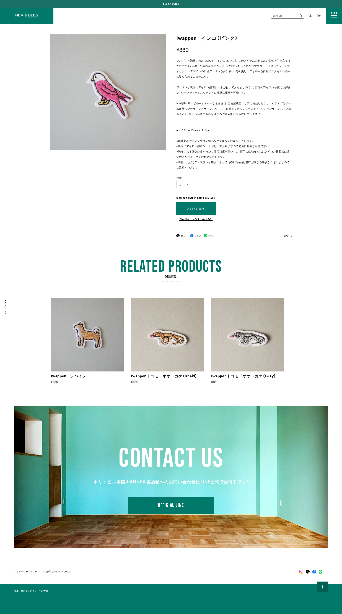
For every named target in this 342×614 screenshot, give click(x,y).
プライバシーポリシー (25, 571)
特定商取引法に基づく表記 (56, 571)
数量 (179, 177)
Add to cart (195, 208)
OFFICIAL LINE (171, 505)
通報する (288, 236)
